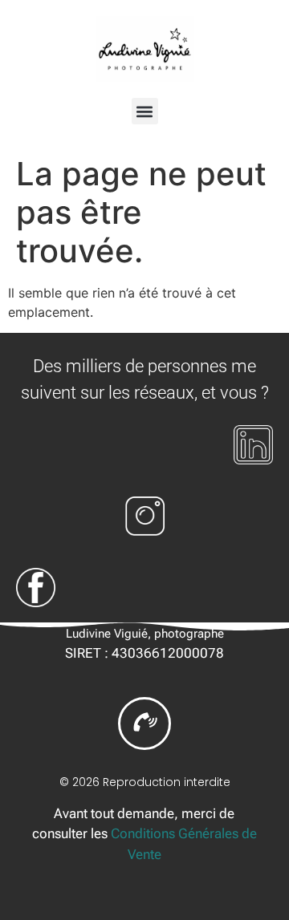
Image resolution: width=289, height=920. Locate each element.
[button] (145, 111)
